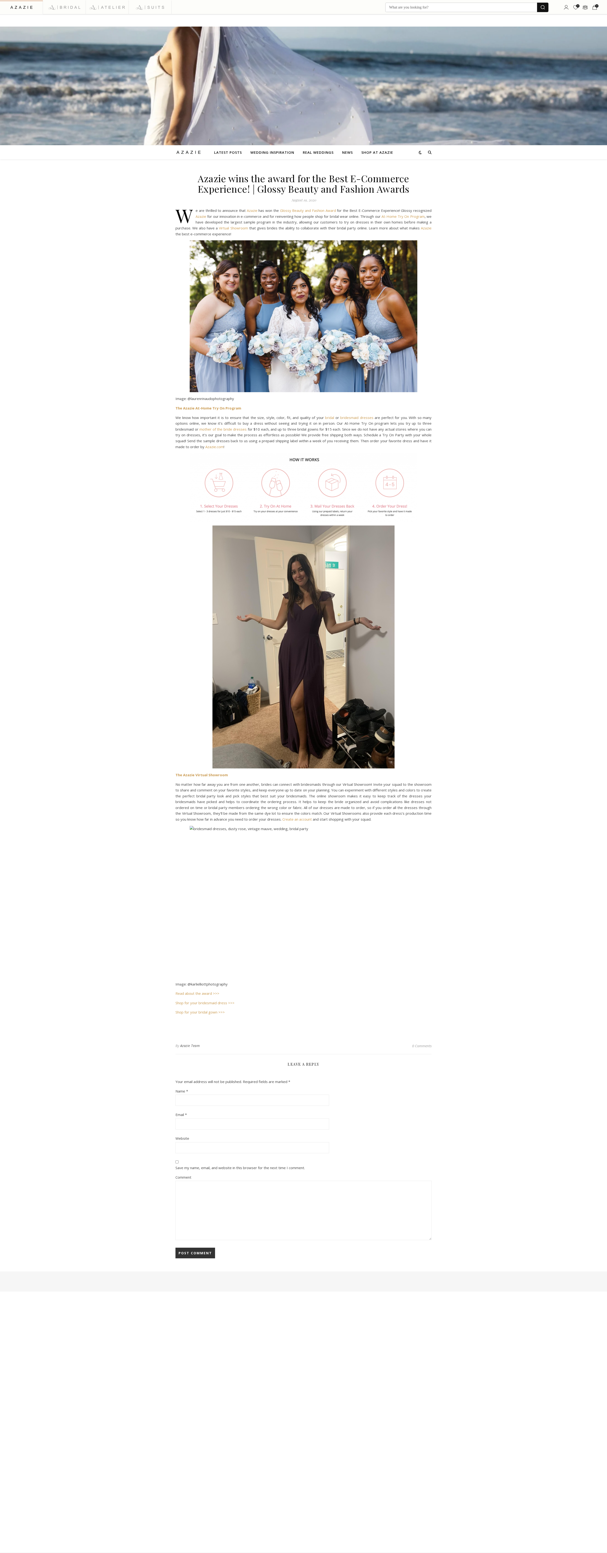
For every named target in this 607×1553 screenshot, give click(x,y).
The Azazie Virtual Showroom (201, 774)
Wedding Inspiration (272, 152)
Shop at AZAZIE (377, 152)
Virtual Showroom (233, 228)
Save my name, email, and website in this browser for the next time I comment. (240, 1167)
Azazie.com (214, 446)
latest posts (228, 152)
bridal (329, 417)
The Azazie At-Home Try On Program (208, 408)
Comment (183, 1177)
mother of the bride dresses (223, 429)
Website (182, 1138)
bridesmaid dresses (356, 417)
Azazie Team (190, 1045)
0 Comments (422, 1045)
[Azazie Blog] (188, 152)
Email (181, 1114)
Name (181, 1091)
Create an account (297, 819)
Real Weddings (318, 152)
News (347, 152)
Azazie (252, 210)
